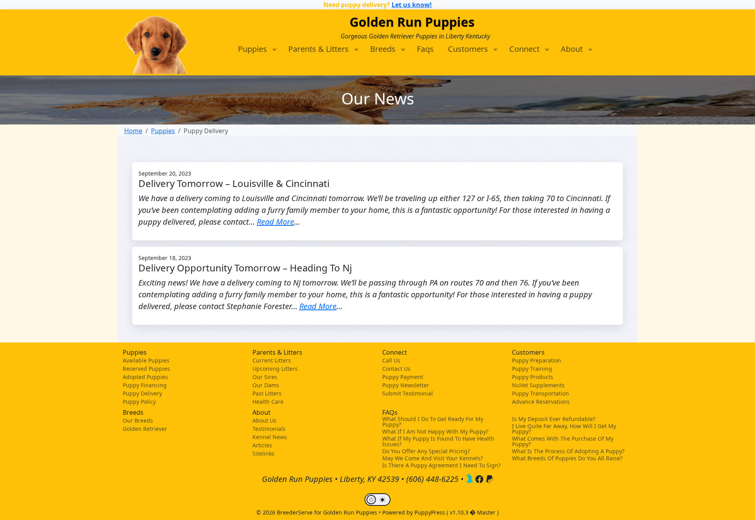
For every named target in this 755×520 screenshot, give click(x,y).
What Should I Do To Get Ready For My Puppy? (432, 421)
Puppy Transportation (540, 393)
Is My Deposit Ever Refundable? (553, 419)
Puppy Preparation (536, 360)
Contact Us (396, 368)
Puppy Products (532, 377)
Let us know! (412, 4)
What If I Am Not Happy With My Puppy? (435, 431)
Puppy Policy (139, 401)
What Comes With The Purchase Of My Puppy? (562, 441)
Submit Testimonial (407, 393)
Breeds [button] (384, 49)
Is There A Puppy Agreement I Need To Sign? (441, 465)
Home (133, 130)
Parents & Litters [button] (319, 49)
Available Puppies (146, 360)
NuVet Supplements (538, 385)
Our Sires (264, 377)
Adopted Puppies (145, 377)
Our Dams (265, 385)
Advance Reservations (541, 401)
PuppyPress (430, 512)
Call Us (391, 360)
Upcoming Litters (275, 368)
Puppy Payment (402, 377)
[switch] (377, 499)
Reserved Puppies (146, 368)
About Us (264, 420)
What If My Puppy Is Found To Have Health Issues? (438, 441)
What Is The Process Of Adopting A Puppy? (568, 451)
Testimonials (268, 428)
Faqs (425, 49)
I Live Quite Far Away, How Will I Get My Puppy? (564, 428)
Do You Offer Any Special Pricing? (426, 451)
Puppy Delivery (142, 393)
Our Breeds (138, 420)
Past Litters (267, 393)
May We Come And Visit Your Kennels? (432, 458)
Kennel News (269, 437)
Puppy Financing (145, 385)
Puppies (163, 130)
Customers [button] (469, 49)
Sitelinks (263, 453)
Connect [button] (525, 49)
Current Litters (271, 360)
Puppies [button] (253, 49)
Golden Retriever (145, 428)
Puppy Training (532, 368)
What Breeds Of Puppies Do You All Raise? (567, 458)
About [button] (573, 49)
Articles (262, 445)
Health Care (268, 401)
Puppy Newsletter (405, 385)
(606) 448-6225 (432, 479)
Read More (275, 221)
